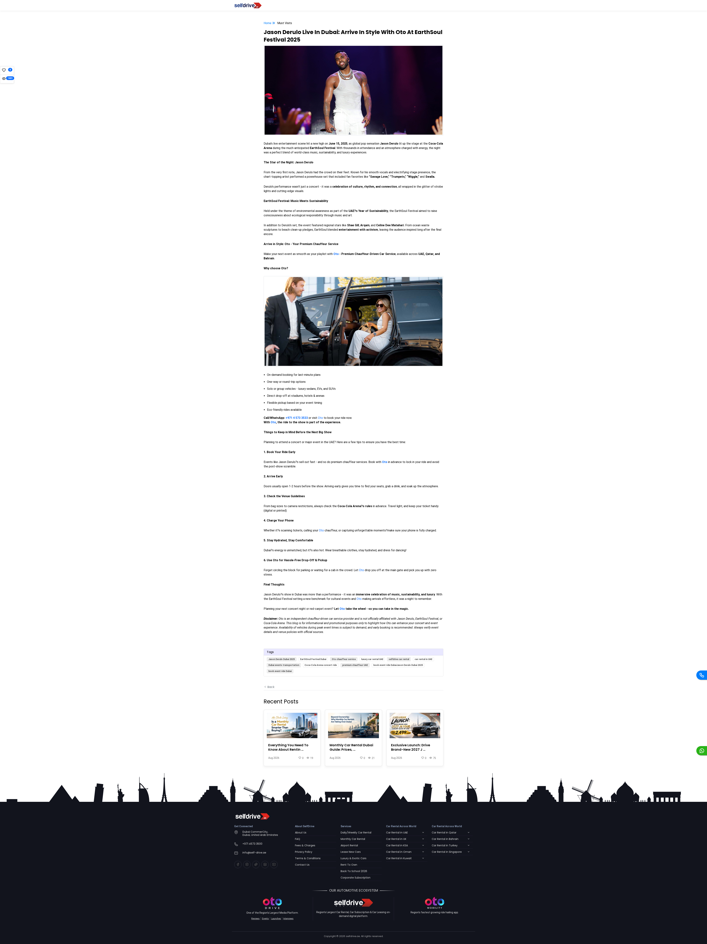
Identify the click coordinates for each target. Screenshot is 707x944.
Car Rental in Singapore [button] (447, 852)
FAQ (297, 839)
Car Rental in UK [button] (396, 839)
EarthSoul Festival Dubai (313, 659)
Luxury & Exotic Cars (353, 858)
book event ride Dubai (280, 671)
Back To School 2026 (354, 871)
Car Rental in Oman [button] (398, 852)
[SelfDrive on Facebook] (238, 864)
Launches (276, 918)
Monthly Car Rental (353, 839)
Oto (320, 418)
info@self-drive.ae (254, 852)
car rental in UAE (423, 659)
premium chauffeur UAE (355, 665)
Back (271, 687)
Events (265, 918)
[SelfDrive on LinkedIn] (265, 864)
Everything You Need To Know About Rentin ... (288, 747)
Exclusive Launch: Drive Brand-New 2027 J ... (410, 747)
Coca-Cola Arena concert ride (321, 665)
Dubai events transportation (283, 665)
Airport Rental (349, 845)
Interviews (288, 918)
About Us (300, 832)
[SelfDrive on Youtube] (274, 864)
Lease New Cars (351, 852)
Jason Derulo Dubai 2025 (281, 659)
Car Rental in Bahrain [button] (445, 839)
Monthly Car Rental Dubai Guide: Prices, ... (351, 747)
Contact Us (302, 865)
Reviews (255, 918)
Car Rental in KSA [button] (397, 845)
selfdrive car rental (399, 659)
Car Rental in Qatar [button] (444, 832)
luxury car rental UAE (372, 659)
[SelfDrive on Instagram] (247, 864)
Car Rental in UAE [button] (397, 832)
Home (268, 23)
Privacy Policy (303, 852)
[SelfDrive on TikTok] (256, 864)
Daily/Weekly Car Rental (356, 832)
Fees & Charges (305, 845)
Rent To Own (349, 865)
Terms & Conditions (308, 858)
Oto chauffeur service (344, 659)
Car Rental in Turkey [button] (445, 845)
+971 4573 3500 (252, 844)
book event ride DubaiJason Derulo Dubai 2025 (398, 665)
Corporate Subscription (355, 877)
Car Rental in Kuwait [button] (399, 858)
